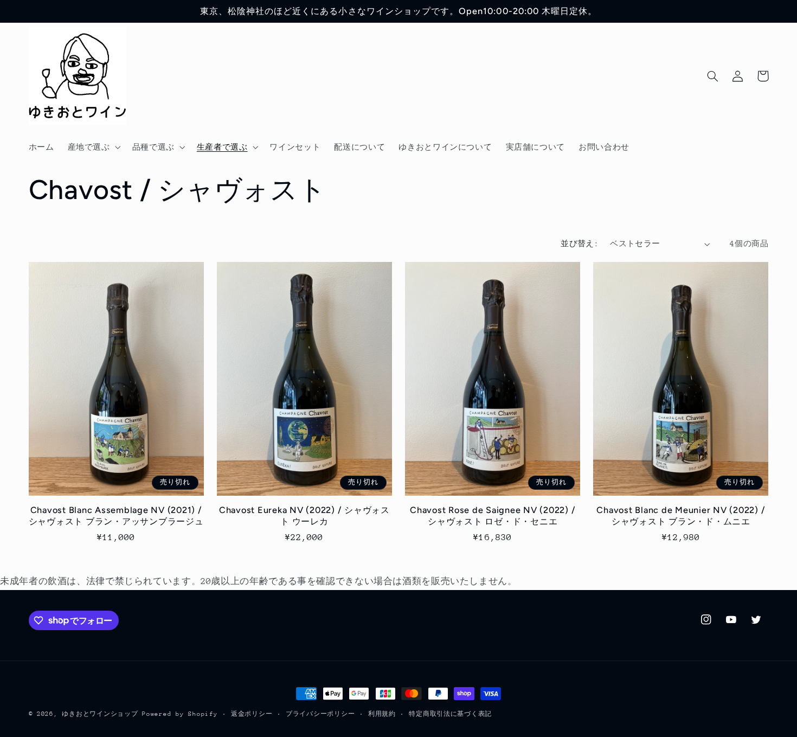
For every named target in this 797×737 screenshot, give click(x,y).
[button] (93, 147)
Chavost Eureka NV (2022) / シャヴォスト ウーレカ (304, 515)
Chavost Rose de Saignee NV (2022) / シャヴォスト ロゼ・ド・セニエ (492, 515)
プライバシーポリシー (320, 713)
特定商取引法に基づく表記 (450, 713)
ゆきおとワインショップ (100, 713)
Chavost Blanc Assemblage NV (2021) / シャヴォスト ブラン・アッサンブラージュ (116, 515)
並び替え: (580, 243)
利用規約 (382, 713)
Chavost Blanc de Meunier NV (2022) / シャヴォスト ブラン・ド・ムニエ (680, 515)
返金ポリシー (251, 713)
